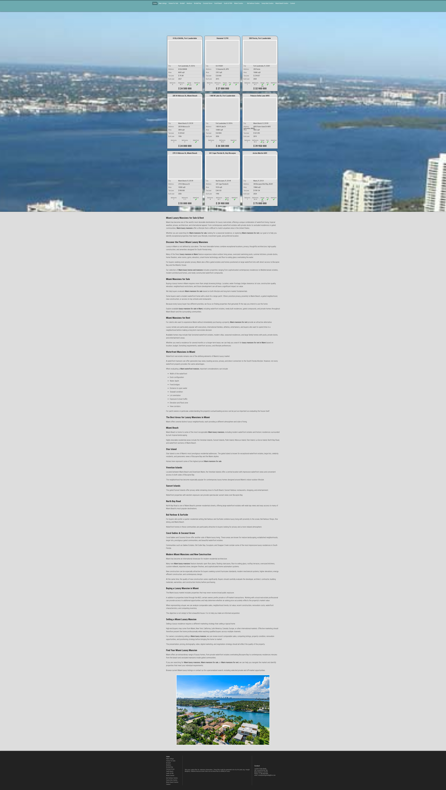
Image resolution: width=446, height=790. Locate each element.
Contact (292, 3)
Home (155, 3)
